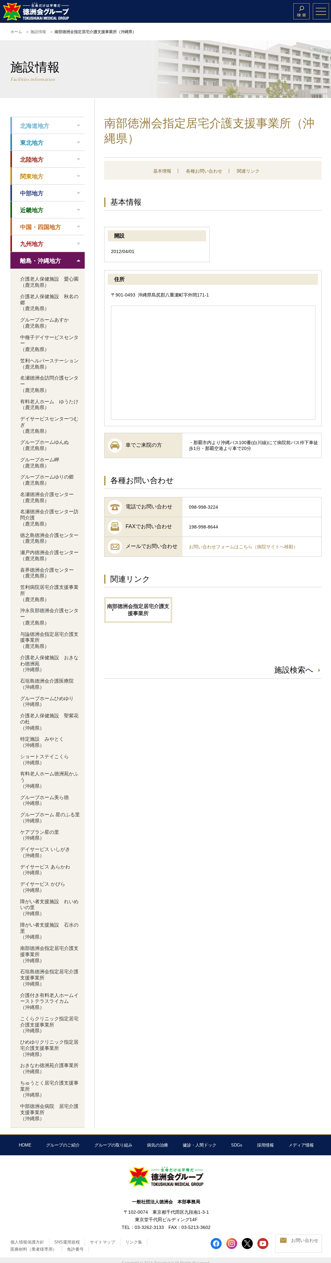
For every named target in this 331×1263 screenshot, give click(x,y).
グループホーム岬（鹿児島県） (39, 462)
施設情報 (38, 32)
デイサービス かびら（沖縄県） (42, 887)
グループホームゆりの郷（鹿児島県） (47, 480)
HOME (25, 1145)
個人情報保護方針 (27, 1242)
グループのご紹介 (63, 1145)
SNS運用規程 (67, 1242)
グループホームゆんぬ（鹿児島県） (44, 445)
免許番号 (75, 1249)
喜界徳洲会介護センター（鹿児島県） (47, 573)
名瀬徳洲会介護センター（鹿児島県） (47, 497)
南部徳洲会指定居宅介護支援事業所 (138, 609)
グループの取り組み (113, 1145)
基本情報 (162, 171)
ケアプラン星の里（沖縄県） (39, 835)
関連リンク (248, 171)
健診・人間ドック (199, 1145)
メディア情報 (301, 1145)
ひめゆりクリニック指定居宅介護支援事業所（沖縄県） (49, 1048)
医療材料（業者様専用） (33, 1249)
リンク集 (133, 1242)
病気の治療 (157, 1145)
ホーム (16, 32)
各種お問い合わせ (204, 171)
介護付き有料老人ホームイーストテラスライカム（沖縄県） (49, 1001)
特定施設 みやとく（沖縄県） (42, 742)
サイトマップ (102, 1242)
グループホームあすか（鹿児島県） (44, 323)
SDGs (236, 1145)
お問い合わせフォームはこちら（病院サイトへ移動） (243, 546)
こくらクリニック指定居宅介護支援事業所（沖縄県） (49, 1025)
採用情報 (265, 1145)
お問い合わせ (304, 1240)
